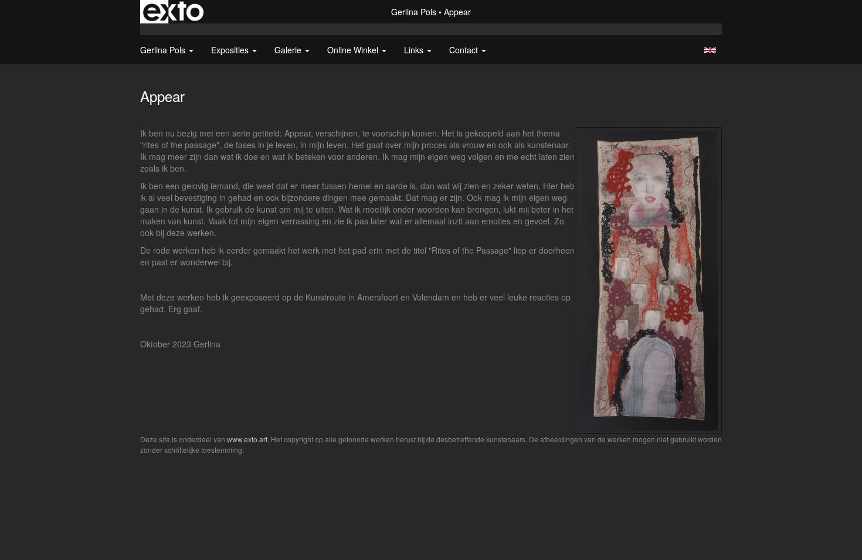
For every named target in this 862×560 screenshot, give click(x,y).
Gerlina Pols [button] (164, 50)
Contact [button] (464, 50)
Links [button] (415, 50)
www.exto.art (247, 439)
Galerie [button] (289, 50)
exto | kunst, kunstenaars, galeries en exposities (173, 11)
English (710, 50)
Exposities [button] (231, 50)
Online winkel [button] (354, 50)
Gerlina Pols (413, 12)
